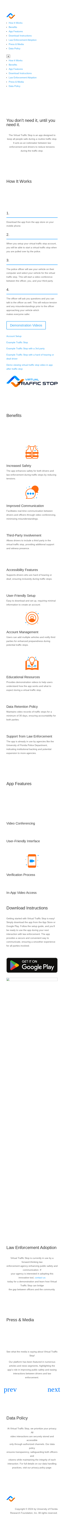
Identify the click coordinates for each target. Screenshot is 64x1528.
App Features (16, 31)
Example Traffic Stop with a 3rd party (25, 348)
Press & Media (16, 44)
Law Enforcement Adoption (23, 40)
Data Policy (14, 48)
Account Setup (13, 336)
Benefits (13, 27)
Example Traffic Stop (17, 342)
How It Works (15, 23)
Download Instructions (20, 35)
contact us (40, 1277)
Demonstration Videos (26, 325)
